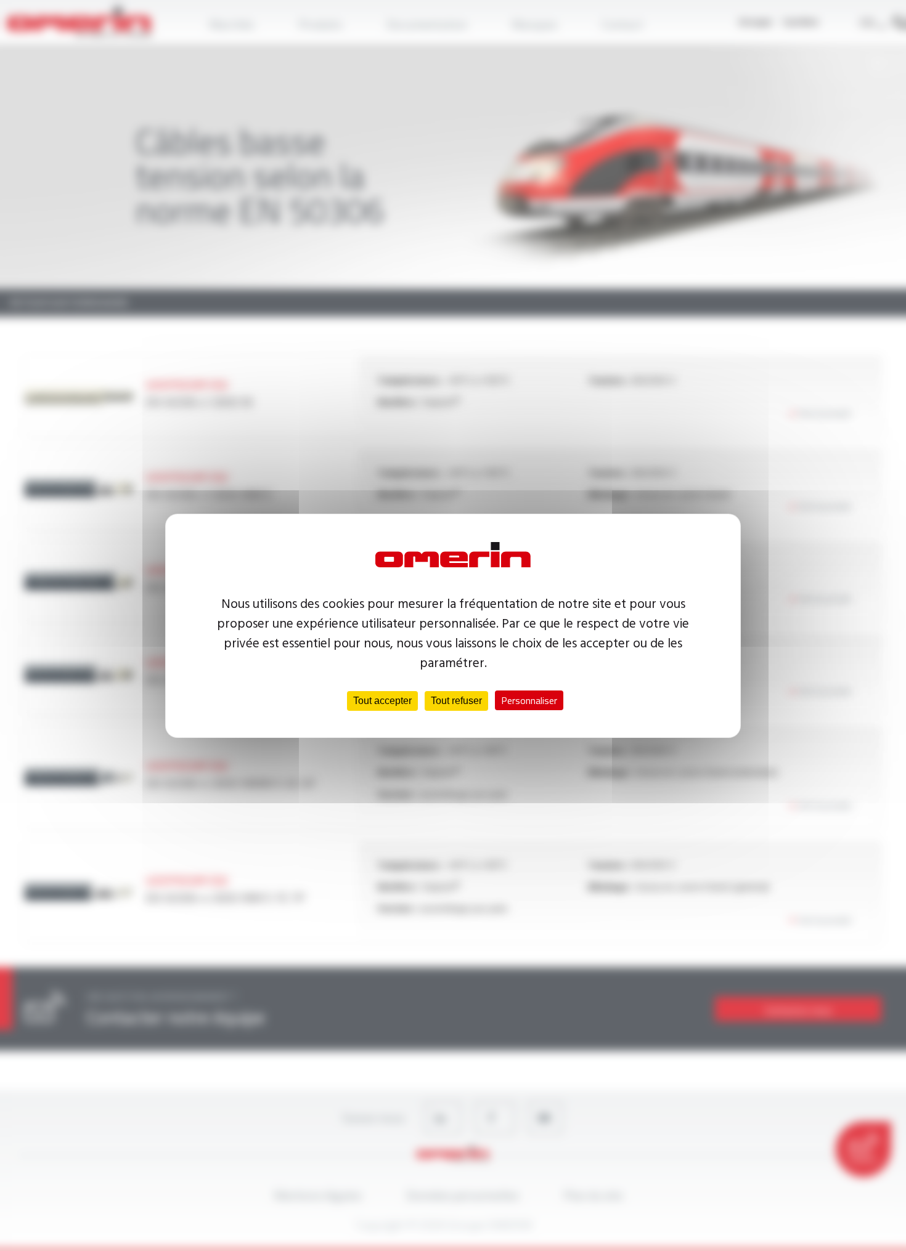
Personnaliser (529, 700)
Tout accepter (382, 700)
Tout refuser (456, 700)
